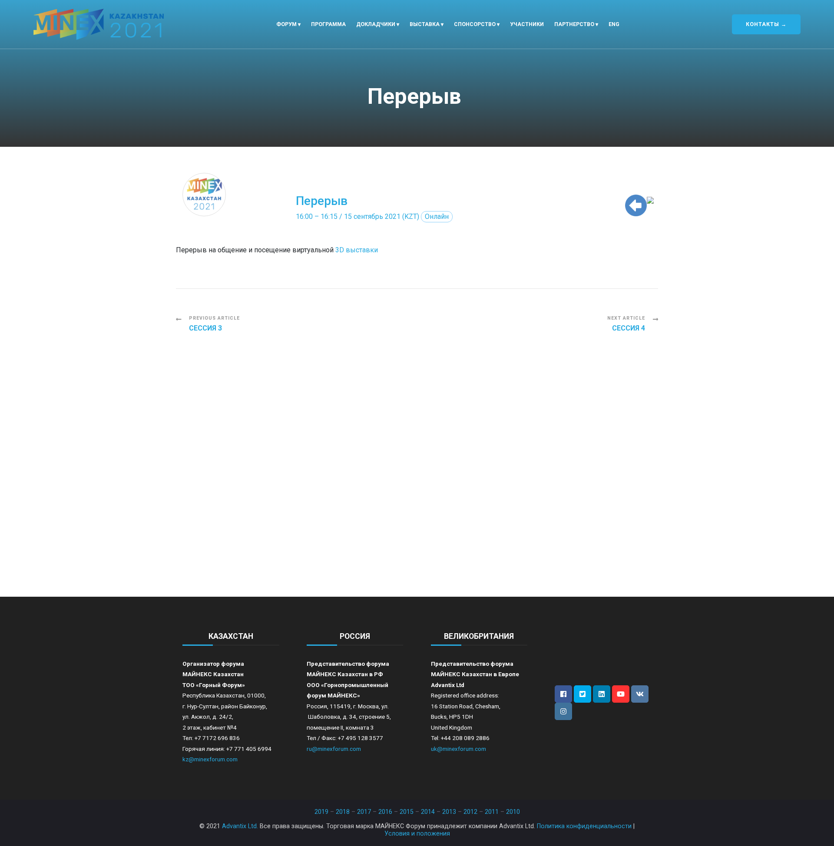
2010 (513, 811)
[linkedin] (601, 694)
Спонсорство (475, 24)
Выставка (425, 24)
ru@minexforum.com (334, 748)
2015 (407, 811)
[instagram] (563, 711)
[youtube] (620, 694)
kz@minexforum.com (210, 759)
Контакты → (766, 24)
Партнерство (574, 24)
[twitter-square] (582, 694)
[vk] (640, 694)
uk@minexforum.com (458, 748)
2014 (428, 811)
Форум (286, 24)
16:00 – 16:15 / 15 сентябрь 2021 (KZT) (357, 216)
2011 (492, 811)
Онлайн (437, 216)
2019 (321, 811)
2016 (385, 811)
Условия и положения (417, 833)
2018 (343, 811)
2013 (449, 811)
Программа (328, 24)
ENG (614, 24)
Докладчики (375, 24)
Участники (527, 24)
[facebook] (563, 694)
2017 (364, 811)
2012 (470, 811)
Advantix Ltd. (240, 826)
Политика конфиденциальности (584, 826)
